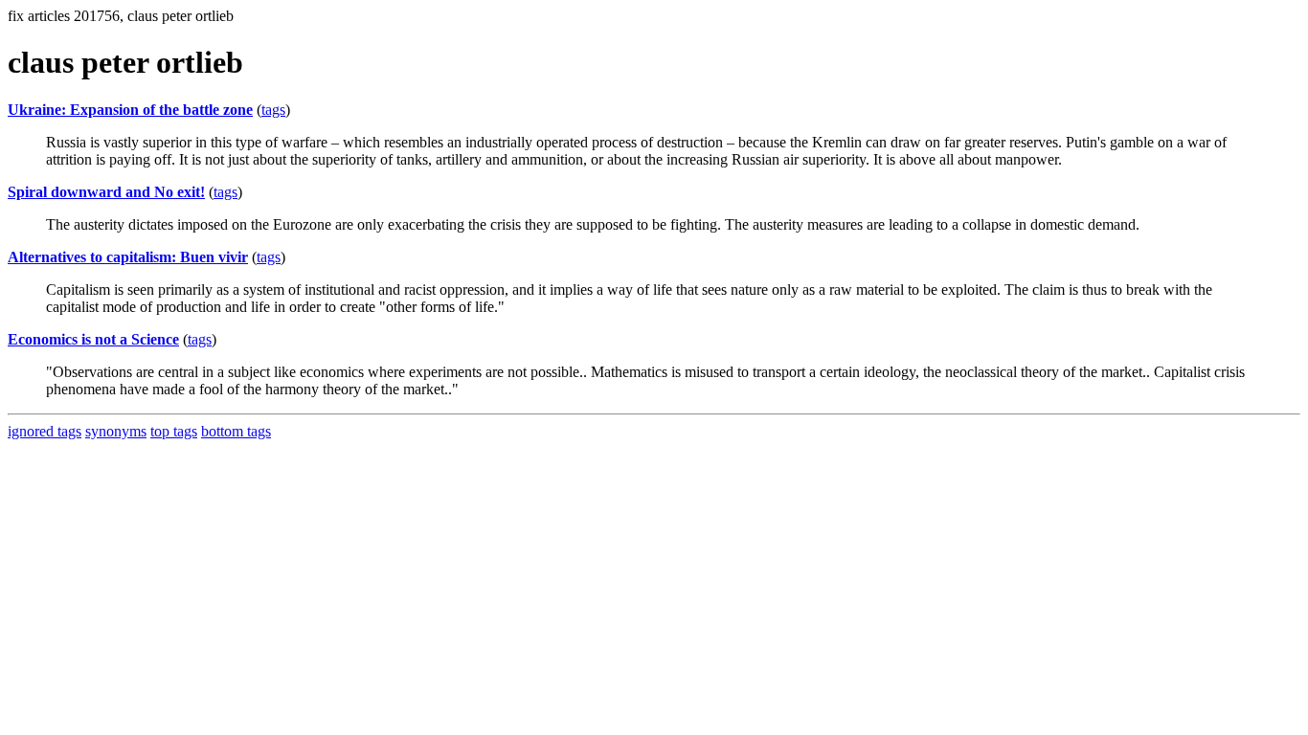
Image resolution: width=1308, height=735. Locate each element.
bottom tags (236, 431)
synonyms (116, 431)
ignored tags (44, 431)
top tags (173, 431)
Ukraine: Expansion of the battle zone (130, 109)
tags (273, 109)
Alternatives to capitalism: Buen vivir (128, 257)
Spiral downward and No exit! (106, 192)
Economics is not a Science (93, 339)
